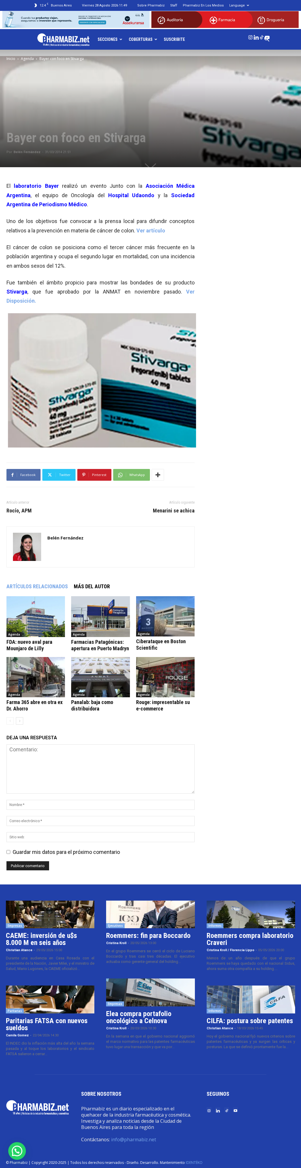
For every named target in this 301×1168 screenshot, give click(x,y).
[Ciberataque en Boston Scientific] (165, 616)
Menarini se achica (174, 511)
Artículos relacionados (37, 586)
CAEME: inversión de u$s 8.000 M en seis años (41, 939)
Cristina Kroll (116, 943)
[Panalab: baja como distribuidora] (100, 677)
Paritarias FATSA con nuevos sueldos (47, 1024)
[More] (158, 475)
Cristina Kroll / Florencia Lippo (230, 950)
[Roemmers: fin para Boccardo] (150, 915)
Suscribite (174, 39)
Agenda (27, 58)
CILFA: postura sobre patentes (250, 1021)
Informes (215, 926)
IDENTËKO (194, 1162)
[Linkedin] (256, 36)
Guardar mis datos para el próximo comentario (66, 852)
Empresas (15, 926)
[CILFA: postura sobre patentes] (251, 999)
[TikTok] (261, 36)
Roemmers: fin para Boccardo (148, 935)
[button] (17, 1151)
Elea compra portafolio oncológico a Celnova (138, 1017)
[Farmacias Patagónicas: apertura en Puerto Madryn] (100, 616)
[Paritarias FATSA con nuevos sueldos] (50, 999)
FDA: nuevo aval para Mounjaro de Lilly (29, 645)
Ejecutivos (115, 926)
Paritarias (15, 1011)
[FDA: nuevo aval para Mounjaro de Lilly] (35, 616)
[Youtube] (267, 36)
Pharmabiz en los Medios (203, 5)
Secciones (108, 39)
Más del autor (92, 586)
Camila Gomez (17, 1035)
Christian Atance (19, 950)
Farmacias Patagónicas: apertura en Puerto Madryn (100, 645)
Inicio (10, 58)
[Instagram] (250, 36)
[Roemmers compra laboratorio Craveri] (251, 915)
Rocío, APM (19, 511)
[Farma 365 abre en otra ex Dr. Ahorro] (35, 677)
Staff (173, 5)
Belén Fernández (27, 152)
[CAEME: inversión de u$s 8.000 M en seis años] (50, 915)
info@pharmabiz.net (133, 1139)
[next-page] (19, 721)
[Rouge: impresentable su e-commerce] (165, 677)
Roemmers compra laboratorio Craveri (250, 939)
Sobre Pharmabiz (151, 5)
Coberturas (141, 39)
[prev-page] (10, 721)
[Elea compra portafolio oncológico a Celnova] (150, 992)
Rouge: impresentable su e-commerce (163, 705)
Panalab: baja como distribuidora (92, 705)
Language (237, 5)
